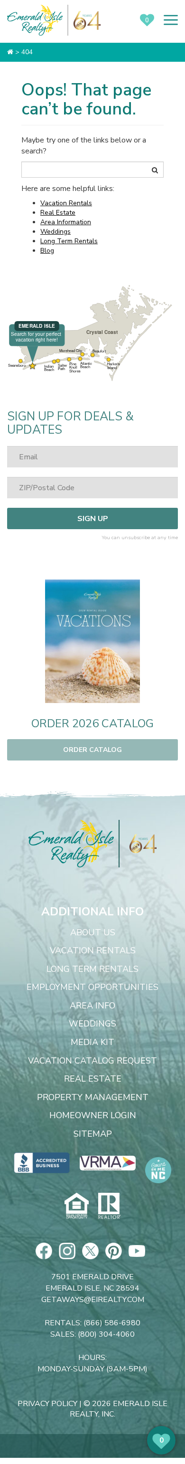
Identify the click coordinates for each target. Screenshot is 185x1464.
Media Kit (92, 1042)
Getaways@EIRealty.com (92, 1299)
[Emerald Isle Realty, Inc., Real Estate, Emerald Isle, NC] (42, 1162)
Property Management (92, 1098)
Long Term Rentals (69, 241)
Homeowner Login (92, 1116)
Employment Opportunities (92, 987)
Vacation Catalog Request (92, 1061)
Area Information (65, 222)
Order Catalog (92, 749)
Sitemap (93, 1134)
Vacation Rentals (66, 203)
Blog (47, 250)
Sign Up (92, 518)
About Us (92, 933)
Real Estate (57, 212)
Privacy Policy (47, 1403)
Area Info (92, 1006)
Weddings (55, 231)
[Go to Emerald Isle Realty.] (10, 52)
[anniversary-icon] (138, 843)
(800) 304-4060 (106, 1334)
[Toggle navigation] (171, 20)
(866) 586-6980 (111, 1323)
